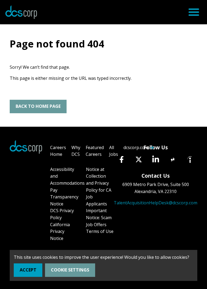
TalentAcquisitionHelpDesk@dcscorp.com (155, 203)
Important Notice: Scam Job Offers (99, 217)
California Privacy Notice (60, 231)
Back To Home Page (38, 106)
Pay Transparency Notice (64, 197)
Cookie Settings (70, 270)
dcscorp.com (135, 147)
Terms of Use (99, 231)
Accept (28, 270)
